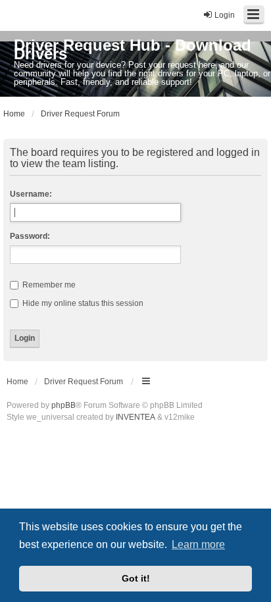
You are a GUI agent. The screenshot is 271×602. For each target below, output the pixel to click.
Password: (30, 236)
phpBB (63, 405)
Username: (31, 194)
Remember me (48, 284)
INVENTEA (135, 417)
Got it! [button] (136, 578)
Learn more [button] (198, 544)
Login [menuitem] (224, 15)
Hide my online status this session (81, 303)
